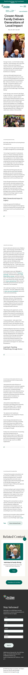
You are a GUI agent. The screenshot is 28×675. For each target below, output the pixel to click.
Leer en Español (23, 11)
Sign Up (9, 645)
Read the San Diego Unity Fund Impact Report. (14, 1)
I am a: (6, 634)
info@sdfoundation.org (9, 655)
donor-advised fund (11, 281)
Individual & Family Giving (12, 562)
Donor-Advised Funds (14, 523)
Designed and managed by (10, 672)
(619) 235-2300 (16, 654)
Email (6, 628)
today (21, 517)
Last (5, 622)
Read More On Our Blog (14, 582)
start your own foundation (11, 291)
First (5, 617)
